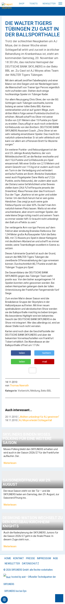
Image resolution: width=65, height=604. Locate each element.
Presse (30, 558)
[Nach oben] (59, 598)
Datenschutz (30, 563)
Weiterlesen (9, 463)
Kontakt (18, 558)
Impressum (44, 558)
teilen (22, 353)
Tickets (33, 3)
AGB (55, 558)
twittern (46, 353)
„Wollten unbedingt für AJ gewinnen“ (39, 416)
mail (44, 361)
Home (7, 558)
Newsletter (49, 3)
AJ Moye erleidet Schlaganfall (35, 420)
